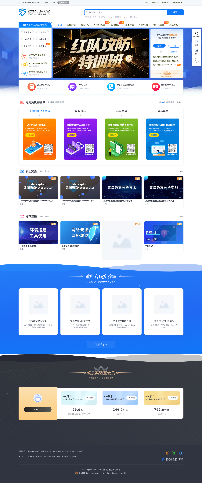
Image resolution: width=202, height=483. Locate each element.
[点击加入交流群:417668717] (181, 453)
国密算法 (118, 17)
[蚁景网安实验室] (35, 12)
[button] (57, 53)
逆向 (110, 17)
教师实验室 (158, 24)
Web (125, 17)
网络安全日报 (177, 3)
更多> (179, 102)
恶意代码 (27, 46)
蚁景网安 (39, 457)
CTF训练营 (99, 24)
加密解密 (42, 39)
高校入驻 (155, 3)
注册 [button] (174, 46)
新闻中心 (165, 3)
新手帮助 (65, 457)
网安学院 (47, 457)
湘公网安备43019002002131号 (91, 473)
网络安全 (133, 17)
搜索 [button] (175, 12)
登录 (46, 3)
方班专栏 (173, 24)
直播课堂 (115, 24)
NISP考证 (143, 24)
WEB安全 (27, 39)
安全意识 (27, 32)
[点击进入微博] (167, 453)
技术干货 (129, 24)
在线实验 (71, 24)
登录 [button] (159, 46)
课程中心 (85, 24)
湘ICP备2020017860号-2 (117, 473)
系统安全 (102, 17)
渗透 (94, 17)
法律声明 (73, 457)
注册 (53, 3)
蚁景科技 (31, 457)
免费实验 (42, 46)
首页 (146, 3)
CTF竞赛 (42, 32)
